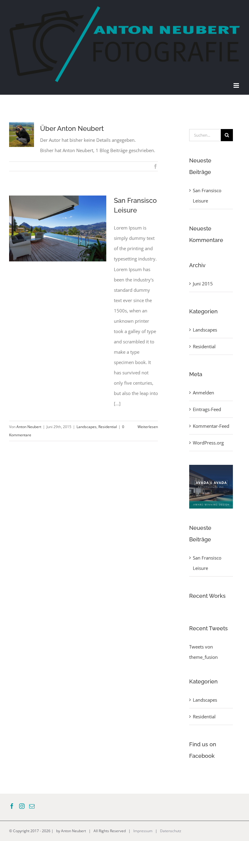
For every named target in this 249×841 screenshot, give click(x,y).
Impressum (142, 830)
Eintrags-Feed (207, 409)
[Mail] (32, 806)
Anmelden (203, 393)
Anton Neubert (28, 426)
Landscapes (87, 426)
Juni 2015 (203, 284)
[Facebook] (12, 806)
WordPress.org (208, 443)
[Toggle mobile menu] (237, 85)
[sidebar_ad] (211, 467)
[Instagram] (22, 806)
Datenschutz (170, 830)
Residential (107, 426)
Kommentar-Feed (211, 426)
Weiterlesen (148, 426)
